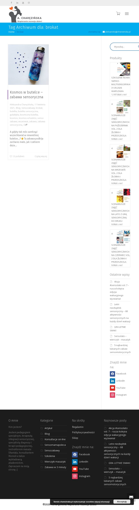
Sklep (75, 438)
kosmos (14, 118)
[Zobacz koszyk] (118, 13)
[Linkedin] (17, 3)
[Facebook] (11, 3)
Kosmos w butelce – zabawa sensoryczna (26, 94)
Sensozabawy (28, 107)
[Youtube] (23, 3)
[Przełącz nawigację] (127, 14)
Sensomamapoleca (55, 444)
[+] (28, 64)
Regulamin (77, 427)
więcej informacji (102, 501)
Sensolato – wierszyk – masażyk (115, 470)
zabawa (33, 121)
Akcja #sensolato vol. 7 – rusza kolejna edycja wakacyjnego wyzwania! (116, 433)
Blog (18, 107)
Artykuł (48, 428)
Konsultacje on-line (55, 439)
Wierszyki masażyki (55, 461)
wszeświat (23, 121)
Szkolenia (50, 456)
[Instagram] (29, 3)
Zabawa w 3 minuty (55, 467)
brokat (39, 107)
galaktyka (14, 114)
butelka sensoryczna (28, 111)
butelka (13, 111)
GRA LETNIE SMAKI (119, 463)
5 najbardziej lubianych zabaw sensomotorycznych (120, 349)
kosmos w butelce (27, 118)
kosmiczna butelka (29, 114)
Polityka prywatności (83, 432)
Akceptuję (122, 501)
